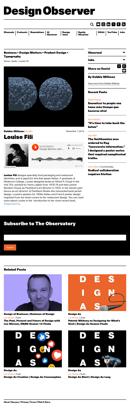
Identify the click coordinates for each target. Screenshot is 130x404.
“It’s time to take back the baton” (106, 125)
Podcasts (22, 32)
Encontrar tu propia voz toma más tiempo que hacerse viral (104, 107)
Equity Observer (83, 33)
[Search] (92, 24)
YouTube (112, 32)
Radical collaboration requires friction (103, 172)
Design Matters (30, 52)
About (7, 402)
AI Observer (52, 33)
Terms (33, 402)
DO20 (101, 32)
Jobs (122, 32)
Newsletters (37, 32)
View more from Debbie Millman (104, 83)
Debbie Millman (14, 131)
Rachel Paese (94, 99)
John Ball (92, 135)
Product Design (55, 52)
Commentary (107, 166)
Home (7, 61)
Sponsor (15, 402)
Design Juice (66, 33)
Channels (9, 32)
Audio (14, 61)
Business (10, 52)
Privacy (24, 402)
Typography (12, 56)
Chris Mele (93, 166)
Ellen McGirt (94, 119)
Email (6, 231)
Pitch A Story (44, 402)
